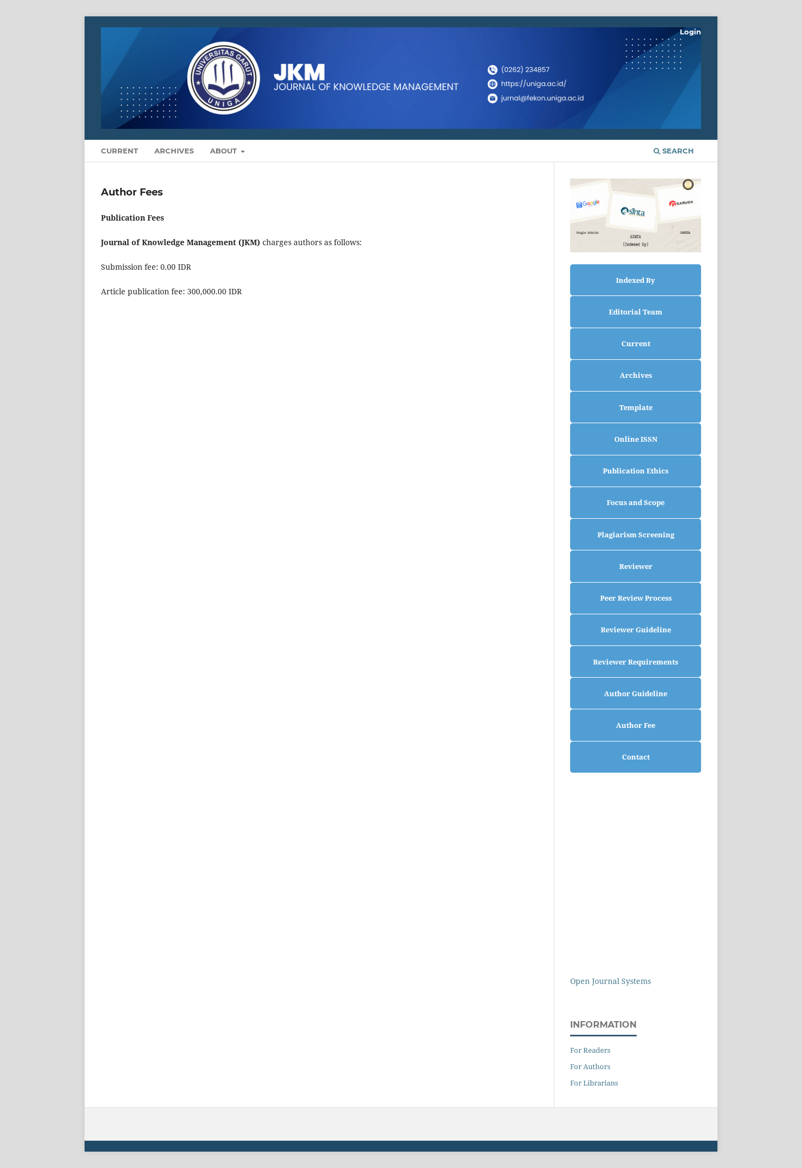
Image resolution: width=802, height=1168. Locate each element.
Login (690, 31)
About (224, 150)
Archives (174, 150)
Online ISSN (635, 439)
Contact (636, 757)
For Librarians (594, 1083)
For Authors (590, 1066)
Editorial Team (635, 312)
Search (677, 150)
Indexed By (635, 280)
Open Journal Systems (610, 981)
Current (119, 150)
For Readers (590, 1050)
